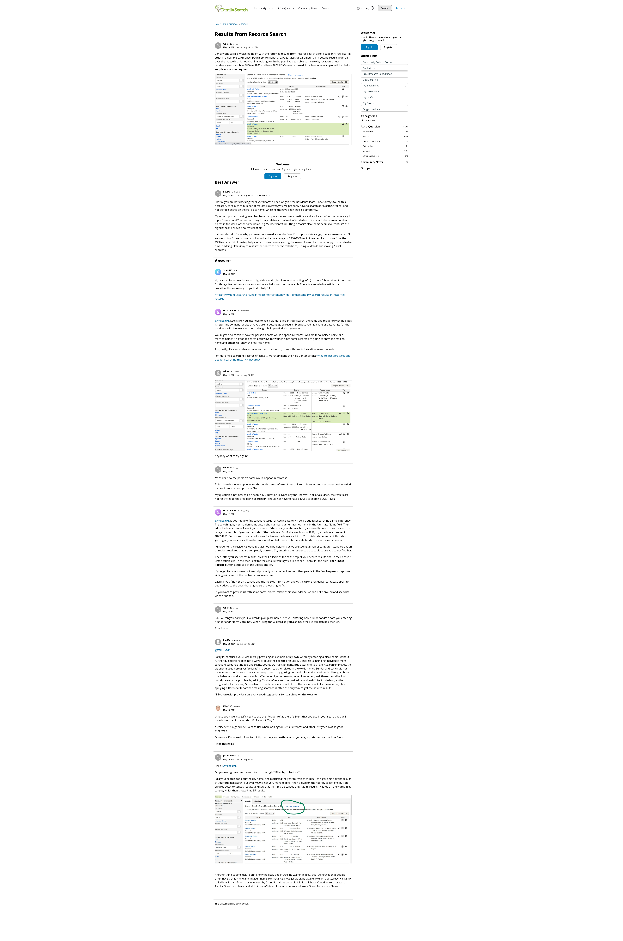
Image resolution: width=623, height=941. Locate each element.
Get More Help (370, 79)
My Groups (368, 103)
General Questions (385, 141)
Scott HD (227, 270)
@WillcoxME (222, 320)
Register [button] (292, 176)
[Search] (367, 8)
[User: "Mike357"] (218, 708)
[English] (231, 8)
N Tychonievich (231, 310)
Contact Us (369, 68)
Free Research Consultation (377, 73)
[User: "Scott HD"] (218, 272)
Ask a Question (384, 126)
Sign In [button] (273, 176)
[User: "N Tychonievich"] (218, 312)
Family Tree (385, 131)
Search (385, 136)
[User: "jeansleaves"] (218, 757)
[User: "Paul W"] (218, 193)
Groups (365, 168)
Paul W (226, 191)
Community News (384, 162)
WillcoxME (228, 43)
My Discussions (371, 91)
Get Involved (385, 146)
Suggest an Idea (371, 109)
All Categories (368, 120)
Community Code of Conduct (378, 62)
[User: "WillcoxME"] (218, 45)
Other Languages (385, 156)
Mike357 (227, 706)
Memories (385, 151)
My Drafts (384, 97)
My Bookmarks (384, 85)
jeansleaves (229, 755)
